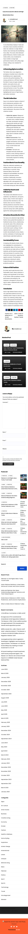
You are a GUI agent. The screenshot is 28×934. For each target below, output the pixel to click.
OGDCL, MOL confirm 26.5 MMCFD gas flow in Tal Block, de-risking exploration (13, 556)
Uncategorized (6, 537)
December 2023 (6, 767)
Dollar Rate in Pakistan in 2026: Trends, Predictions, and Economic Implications (9, 506)
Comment (5, 402)
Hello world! (4, 540)
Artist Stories (5, 810)
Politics (3, 875)
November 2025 (6, 685)
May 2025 (4, 710)
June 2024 (4, 743)
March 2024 (4, 755)
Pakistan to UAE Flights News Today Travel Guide (9, 479)
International (5, 850)
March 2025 (4, 718)
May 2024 (4, 747)
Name (4, 432)
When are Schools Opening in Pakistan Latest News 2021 (9, 523)
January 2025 (5, 726)
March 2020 (4, 787)
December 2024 (6, 730)
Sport (3, 879)
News (4, 484)
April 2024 (4, 751)
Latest (4, 552)
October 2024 (5, 734)
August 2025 (5, 698)
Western (12, 7)
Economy (4, 822)
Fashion (6, 7)
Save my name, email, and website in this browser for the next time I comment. (12, 459)
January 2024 (5, 763)
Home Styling (5, 838)
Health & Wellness (6, 834)
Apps (2, 801)
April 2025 (4, 714)
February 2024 (5, 759)
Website (4, 448)
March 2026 (4, 673)
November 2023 (6, 771)
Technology (4, 887)
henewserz (12, 908)
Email (4, 440)
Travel (7, 345)
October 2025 (5, 690)
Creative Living (5, 818)
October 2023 (5, 775)
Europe (3, 826)
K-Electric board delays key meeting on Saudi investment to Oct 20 (13, 646)
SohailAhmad (13, 19)
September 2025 (6, 694)
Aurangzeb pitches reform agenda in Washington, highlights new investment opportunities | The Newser (13, 641)
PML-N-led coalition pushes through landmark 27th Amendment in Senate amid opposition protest (14, 623)
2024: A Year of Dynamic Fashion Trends (18, 315)
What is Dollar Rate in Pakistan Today (12, 604)
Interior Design (5, 846)
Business (4, 814)
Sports (3, 883)
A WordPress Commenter (8, 613)
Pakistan (5, 475)
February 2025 (5, 722)
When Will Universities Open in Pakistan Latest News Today (9, 532)
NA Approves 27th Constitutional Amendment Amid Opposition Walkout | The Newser (13, 619)
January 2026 (5, 677)
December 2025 (6, 681)
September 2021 (6, 783)
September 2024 (6, 739)
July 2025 (4, 702)
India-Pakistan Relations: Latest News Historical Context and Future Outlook (9, 488)
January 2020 (5, 792)
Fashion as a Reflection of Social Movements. (8, 316)
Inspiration (4, 842)
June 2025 (4, 706)
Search (3, 564)
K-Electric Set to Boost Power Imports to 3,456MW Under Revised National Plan (13, 658)
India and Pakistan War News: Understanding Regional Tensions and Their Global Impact (9, 498)
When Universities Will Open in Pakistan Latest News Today (9, 547)
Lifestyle (3, 859)
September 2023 (6, 779)
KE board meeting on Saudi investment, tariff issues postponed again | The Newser (13, 654)
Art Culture (4, 805)
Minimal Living (5, 863)
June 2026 (4, 669)
